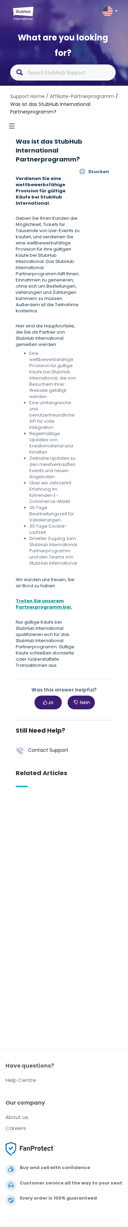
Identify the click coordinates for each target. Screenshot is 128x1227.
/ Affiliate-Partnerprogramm (80, 96)
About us (16, 1117)
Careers (15, 1128)
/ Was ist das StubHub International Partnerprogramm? (64, 104)
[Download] (51, 626)
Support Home (27, 96)
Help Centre (20, 1080)
